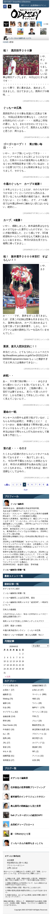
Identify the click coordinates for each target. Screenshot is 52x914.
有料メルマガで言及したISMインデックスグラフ (23, 621)
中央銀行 (6, 729)
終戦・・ (8, 375)
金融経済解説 (37, 685)
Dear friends (8, 725)
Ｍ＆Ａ (6, 751)
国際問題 (6, 756)
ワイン (35, 703)
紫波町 (35, 747)
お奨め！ (6, 690)
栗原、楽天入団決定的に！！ (20, 346)
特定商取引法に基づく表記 (17, 863)
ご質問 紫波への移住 (12, 626)
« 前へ (7, 484)
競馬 (5, 738)
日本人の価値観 (9, 609)
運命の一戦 (9, 411)
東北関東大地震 (38, 729)
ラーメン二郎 (37, 712)
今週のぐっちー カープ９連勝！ (22, 183)
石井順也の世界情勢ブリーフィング (28, 787)
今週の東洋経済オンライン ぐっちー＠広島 (21, 630)
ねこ (5, 734)
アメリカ (36, 756)
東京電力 (36, 738)
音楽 (5, 747)
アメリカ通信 (8, 685)
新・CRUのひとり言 (20, 834)
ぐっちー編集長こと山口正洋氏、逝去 (19, 598)
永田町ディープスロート (22, 824)
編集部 (6, 694)
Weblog (6, 699)
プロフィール (37, 734)
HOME (6, 42)
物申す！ (36, 707)
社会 (5, 707)
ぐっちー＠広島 (12, 107)
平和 (34, 716)
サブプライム (8, 712)
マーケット (37, 694)
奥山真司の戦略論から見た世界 (26, 806)
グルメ (35, 721)
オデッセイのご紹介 (11, 589)
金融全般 (6, 716)
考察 (34, 699)
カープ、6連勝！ (13, 220)
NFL (34, 751)
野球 (5, 721)
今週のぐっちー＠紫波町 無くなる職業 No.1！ (23, 635)
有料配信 (6, 760)
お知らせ (36, 690)
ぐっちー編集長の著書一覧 (14, 593)
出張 (34, 760)
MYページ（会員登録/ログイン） (34, 5)
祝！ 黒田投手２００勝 (17, 50)
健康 (5, 703)
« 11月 (7, 677)
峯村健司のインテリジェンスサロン (28, 796)
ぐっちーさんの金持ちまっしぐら (27, 843)
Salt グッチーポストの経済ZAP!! (26, 815)
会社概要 (10, 860)
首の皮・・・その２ (15, 448)
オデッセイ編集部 (19, 778)
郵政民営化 (37, 725)
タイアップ (37, 743)
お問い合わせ (12, 868)
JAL (4, 743)
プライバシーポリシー (15, 865)
